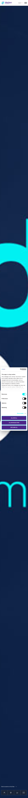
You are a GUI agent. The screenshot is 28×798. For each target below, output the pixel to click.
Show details (20, 413)
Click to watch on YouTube (7, 786)
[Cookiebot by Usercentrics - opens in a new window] (20, 369)
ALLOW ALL (14, 418)
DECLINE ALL (14, 427)
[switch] (24, 398)
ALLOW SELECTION (14, 422)
